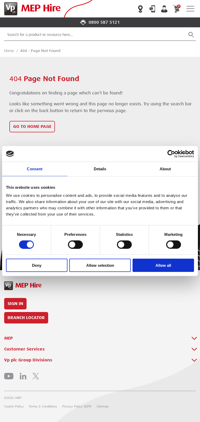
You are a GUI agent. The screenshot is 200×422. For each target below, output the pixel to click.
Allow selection (100, 265)
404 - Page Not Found (40, 51)
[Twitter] (36, 376)
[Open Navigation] (190, 8)
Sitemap (103, 406)
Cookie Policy (14, 406)
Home (9, 51)
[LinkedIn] (23, 376)
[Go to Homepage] (31, 8)
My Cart (178, 6)
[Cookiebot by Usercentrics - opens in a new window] (171, 154)
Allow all (163, 265)
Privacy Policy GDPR (76, 406)
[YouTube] (9, 376)
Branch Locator (140, 9)
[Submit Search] (191, 34)
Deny (36, 265)
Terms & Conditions (43, 406)
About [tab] (165, 168)
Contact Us (152, 9)
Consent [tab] (34, 168)
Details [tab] (100, 168)
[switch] (75, 244)
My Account (164, 9)
